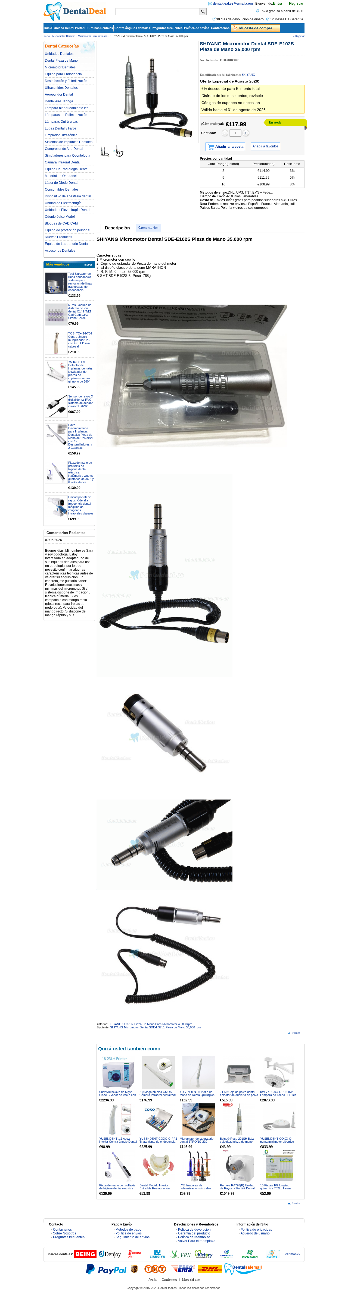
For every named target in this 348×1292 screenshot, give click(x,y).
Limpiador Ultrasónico (61, 135)
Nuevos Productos (58, 237)
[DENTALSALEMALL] (243, 1269)
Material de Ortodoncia (62, 176)
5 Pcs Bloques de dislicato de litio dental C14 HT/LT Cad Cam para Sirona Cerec (79, 311)
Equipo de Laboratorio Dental (67, 244)
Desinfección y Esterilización (66, 81)
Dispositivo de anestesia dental (68, 196)
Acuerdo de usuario (255, 1233)
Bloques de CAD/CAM (61, 223)
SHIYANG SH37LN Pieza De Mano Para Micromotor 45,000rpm (150, 1024)
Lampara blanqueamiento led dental (67, 108)
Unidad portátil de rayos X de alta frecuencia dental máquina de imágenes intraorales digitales (81, 505)
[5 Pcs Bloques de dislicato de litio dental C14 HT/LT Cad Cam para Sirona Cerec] (56, 314)
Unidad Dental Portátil (69, 28)
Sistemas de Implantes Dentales (68, 142)
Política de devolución (194, 1229)
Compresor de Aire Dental (64, 149)
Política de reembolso (194, 1237)
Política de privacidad (256, 1229)
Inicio (48, 28)
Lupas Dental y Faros (60, 128)
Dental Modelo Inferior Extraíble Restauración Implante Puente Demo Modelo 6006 (154, 1190)
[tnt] (155, 1269)
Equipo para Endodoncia (63, 74)
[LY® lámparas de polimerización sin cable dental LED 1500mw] (199, 1166)
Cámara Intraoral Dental (62, 162)
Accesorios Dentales (60, 250)
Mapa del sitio (191, 1279)
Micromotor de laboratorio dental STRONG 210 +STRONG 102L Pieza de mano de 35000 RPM (197, 1143)
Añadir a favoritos (265, 146)
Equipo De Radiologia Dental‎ (66, 169)
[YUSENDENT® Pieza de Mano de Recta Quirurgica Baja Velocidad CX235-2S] (199, 1073)
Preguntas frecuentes (167, 28)
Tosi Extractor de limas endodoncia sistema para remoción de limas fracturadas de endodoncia (80, 282)
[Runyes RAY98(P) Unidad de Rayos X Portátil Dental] (239, 1166)
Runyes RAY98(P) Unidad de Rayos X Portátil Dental (237, 1187)
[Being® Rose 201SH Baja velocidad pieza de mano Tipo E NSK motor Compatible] (239, 1119)
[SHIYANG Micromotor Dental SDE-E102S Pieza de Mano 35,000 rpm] (148, 92)
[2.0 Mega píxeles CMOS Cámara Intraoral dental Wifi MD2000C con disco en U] (158, 1073)
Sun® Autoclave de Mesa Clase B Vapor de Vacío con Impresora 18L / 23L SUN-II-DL (118, 1096)
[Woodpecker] (134, 1257)
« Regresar (298, 35)
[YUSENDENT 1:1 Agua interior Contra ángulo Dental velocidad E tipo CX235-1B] (118, 1119)
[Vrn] (180, 1257)
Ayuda (152, 1279)
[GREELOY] (227, 1257)
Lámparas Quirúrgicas (61, 122)
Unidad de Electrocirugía (63, 203)
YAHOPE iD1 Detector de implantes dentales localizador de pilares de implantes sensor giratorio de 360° (80, 371)
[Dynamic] (250, 1257)
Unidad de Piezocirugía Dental (67, 210)
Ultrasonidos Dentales (61, 88)
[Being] (85, 1257)
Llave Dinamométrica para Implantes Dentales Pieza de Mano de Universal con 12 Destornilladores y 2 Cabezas (80, 436)
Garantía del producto (194, 1233)
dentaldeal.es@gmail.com (233, 3)
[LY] (157, 1257)
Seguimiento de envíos (133, 1237)
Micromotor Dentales (63, 35)
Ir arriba (296, 1032)
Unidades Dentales (59, 54)
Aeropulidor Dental (59, 94)
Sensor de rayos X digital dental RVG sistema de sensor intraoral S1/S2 (80, 401)
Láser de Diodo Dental (61, 183)
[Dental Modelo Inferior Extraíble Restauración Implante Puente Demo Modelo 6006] (158, 1166)
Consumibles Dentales (62, 189)
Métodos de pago (128, 1229)
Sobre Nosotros (64, 1233)
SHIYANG (248, 74)
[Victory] (203, 1257)
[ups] (134, 1269)
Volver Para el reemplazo (196, 1241)
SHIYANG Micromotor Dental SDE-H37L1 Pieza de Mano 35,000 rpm (155, 1027)
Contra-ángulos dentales (132, 28)
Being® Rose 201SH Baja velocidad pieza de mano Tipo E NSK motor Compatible (237, 1143)
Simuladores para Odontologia (67, 155)
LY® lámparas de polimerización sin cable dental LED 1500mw (195, 1188)
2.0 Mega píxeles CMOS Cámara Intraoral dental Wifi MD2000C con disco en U (157, 1095)
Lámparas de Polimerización (66, 115)
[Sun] (273, 1257)
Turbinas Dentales (100, 28)
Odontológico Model (60, 217)
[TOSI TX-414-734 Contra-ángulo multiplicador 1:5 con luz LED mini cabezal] (56, 343)
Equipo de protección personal (67, 230)
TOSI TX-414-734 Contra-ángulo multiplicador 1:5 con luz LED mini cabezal (80, 340)
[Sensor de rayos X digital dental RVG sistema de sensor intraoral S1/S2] (56, 406)
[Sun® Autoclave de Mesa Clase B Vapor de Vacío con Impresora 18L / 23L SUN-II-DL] (118, 1073)
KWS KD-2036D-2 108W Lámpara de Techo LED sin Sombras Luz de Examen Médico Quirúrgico (278, 1096)
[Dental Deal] (75, 20)
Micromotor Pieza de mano (92, 35)
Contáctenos (220, 28)
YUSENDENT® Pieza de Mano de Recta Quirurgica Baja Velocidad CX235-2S (197, 1095)
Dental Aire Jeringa (59, 101)
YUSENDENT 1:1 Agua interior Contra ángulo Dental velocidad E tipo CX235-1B (118, 1141)
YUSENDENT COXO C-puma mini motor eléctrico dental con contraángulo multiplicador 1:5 (277, 1143)
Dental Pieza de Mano (61, 60)
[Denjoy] (110, 1257)
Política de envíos (196, 28)
